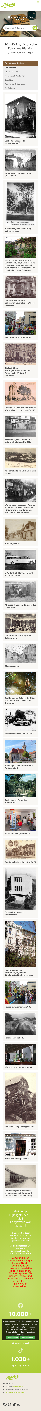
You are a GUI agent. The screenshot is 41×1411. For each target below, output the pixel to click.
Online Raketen (17, 1386)
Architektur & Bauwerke (15, 84)
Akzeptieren (13, 1338)
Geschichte (9, 80)
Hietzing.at (8, 5)
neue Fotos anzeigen (21, 52)
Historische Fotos (12, 72)
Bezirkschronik (11, 68)
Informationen (27, 1338)
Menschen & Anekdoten (15, 76)
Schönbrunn (10, 88)
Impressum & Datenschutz (15, 1392)
